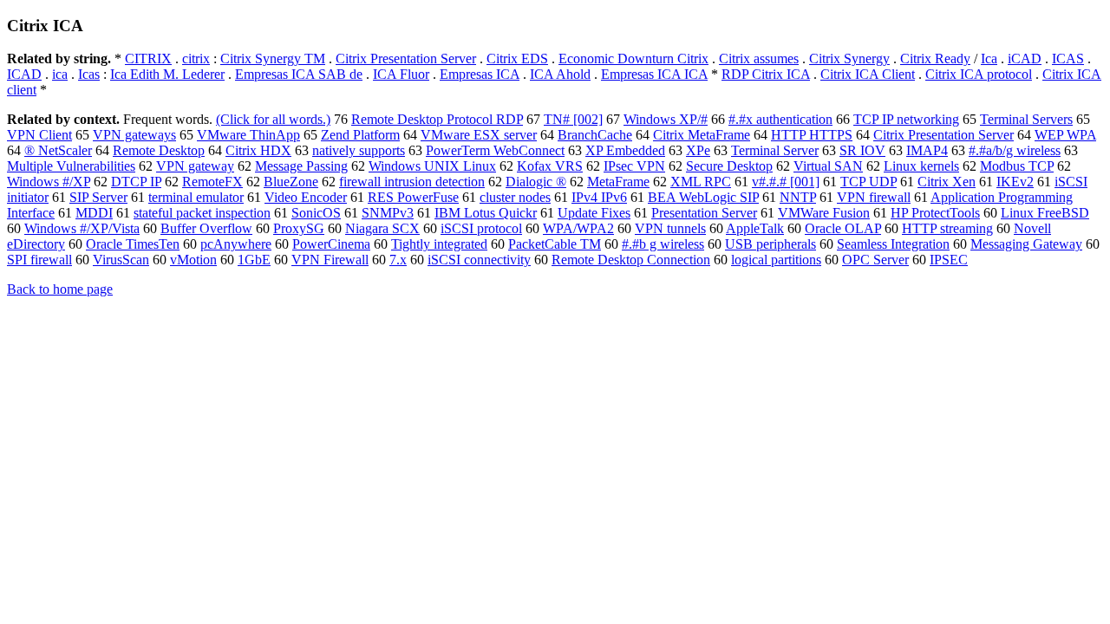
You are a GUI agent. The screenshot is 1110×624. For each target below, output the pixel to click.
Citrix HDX (258, 150)
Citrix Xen (946, 181)
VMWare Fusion (824, 212)
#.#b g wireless (663, 244)
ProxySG (298, 228)
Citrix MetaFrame (701, 134)
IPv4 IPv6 (599, 197)
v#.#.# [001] (785, 181)
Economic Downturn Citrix (633, 58)
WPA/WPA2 (578, 228)
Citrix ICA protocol (978, 74)
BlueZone (291, 181)
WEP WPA (1065, 134)
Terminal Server (775, 150)
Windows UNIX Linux (432, 166)
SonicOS (316, 212)
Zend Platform (360, 134)
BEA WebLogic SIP (703, 197)
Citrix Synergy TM (272, 58)
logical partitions (776, 259)
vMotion (193, 259)
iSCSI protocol (481, 228)
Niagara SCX (382, 228)
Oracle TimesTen (133, 244)
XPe (698, 150)
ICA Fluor (401, 74)
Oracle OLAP (843, 228)
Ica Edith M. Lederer (167, 74)
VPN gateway (195, 166)
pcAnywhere (235, 244)
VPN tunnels (670, 228)
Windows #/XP (48, 181)
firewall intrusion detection (412, 181)
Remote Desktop (159, 150)
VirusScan (121, 259)
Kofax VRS (550, 166)
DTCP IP (136, 181)
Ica (989, 58)
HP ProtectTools (935, 212)
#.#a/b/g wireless (1015, 150)
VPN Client (39, 134)
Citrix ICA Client (867, 74)
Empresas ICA (479, 74)
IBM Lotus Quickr (485, 212)
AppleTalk (755, 228)
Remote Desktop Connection (631, 259)
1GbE (254, 259)
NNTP (798, 197)
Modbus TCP (1017, 166)
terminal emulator (196, 197)
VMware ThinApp (248, 134)
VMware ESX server (479, 134)
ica (60, 74)
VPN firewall (874, 197)
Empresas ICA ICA (654, 74)
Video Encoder (305, 197)
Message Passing (301, 166)
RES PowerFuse (413, 197)
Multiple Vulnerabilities (71, 166)
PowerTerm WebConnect (495, 150)
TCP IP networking (906, 119)
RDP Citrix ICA (766, 74)
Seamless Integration (893, 244)
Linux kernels (921, 166)
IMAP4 (927, 150)
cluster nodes (515, 197)
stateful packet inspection (202, 212)
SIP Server (98, 197)
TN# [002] (573, 119)
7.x (398, 259)
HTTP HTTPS (811, 134)
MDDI (94, 212)
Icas (89, 74)
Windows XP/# (666, 119)
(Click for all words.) (273, 119)
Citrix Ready (935, 58)
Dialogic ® (536, 181)
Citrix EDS (517, 58)
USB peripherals (770, 244)
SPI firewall (39, 259)
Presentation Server (704, 212)
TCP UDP (868, 181)
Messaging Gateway (1026, 244)
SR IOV (862, 150)
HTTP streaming (947, 228)
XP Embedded (625, 150)
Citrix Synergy (849, 58)
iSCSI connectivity (479, 259)
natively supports (358, 150)
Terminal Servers (1026, 119)
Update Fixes (594, 212)
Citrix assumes (759, 58)
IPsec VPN (634, 166)
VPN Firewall (330, 259)
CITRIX (148, 58)
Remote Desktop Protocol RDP (437, 119)
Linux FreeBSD (1045, 212)
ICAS (1068, 58)
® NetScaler (58, 150)
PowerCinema (331, 244)
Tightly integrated (439, 244)
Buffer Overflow (206, 228)
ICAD (24, 74)
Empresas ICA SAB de (298, 74)
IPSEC (949, 259)
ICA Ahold (560, 74)
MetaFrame (618, 181)
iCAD (1024, 58)
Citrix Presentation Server (406, 58)
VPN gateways (134, 134)
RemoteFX (212, 181)
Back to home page (60, 289)
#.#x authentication (780, 119)
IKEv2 (1015, 181)
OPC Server (875, 259)
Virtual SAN (828, 166)
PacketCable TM (554, 244)
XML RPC (700, 181)
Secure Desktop (729, 166)
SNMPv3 (388, 212)
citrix (196, 58)
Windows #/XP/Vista (82, 228)
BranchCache (595, 134)
